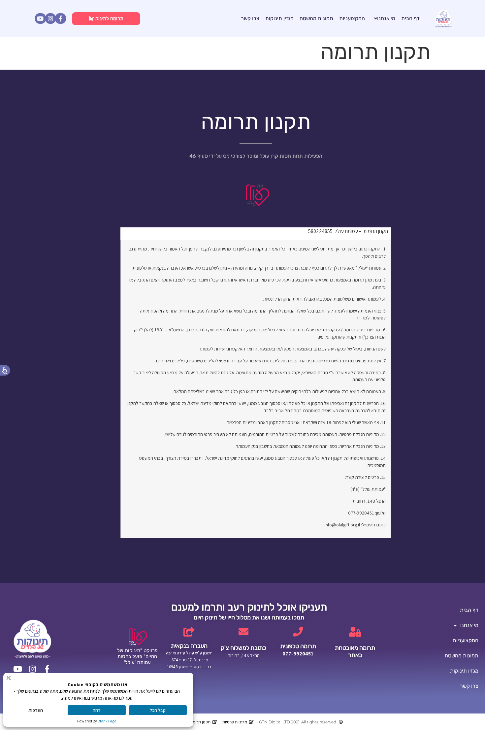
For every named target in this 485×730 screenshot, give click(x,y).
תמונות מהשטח (316, 18)
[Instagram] (50, 18)
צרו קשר (250, 18)
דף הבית (410, 18)
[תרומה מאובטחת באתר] (355, 632)
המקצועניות (352, 18)
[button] (383, 18)
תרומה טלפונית (298, 646)
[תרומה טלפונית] (298, 632)
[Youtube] (40, 18)
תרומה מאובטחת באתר (355, 651)
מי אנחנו (386, 18)
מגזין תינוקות (279, 18)
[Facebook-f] (60, 18)
